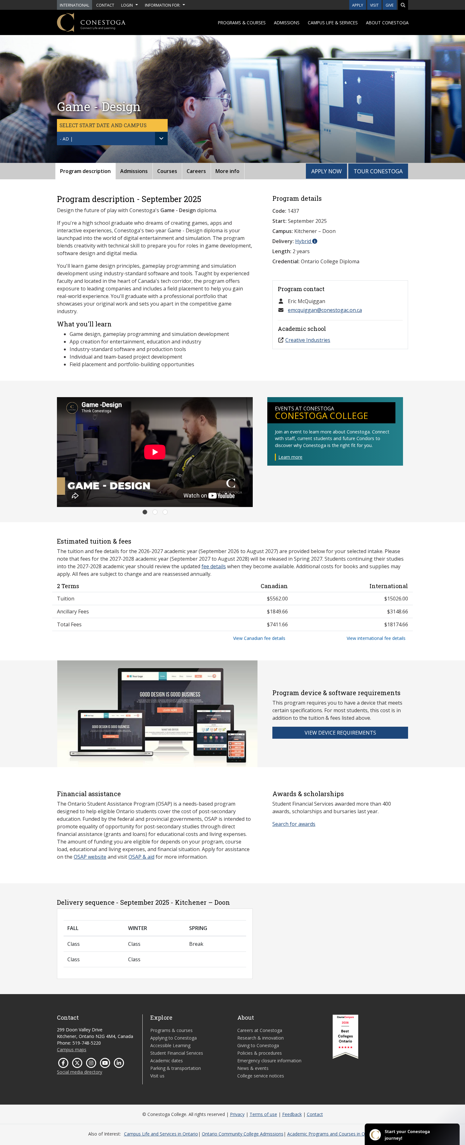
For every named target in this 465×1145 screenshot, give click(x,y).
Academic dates (166, 1061)
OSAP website (90, 856)
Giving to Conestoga (258, 1045)
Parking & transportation (175, 1068)
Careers (196, 171)
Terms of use (263, 1114)
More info (227, 171)
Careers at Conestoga (259, 1030)
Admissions (287, 23)
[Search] (403, 5)
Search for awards (293, 823)
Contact (315, 1114)
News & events (253, 1068)
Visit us (157, 1076)
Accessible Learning (170, 1045)
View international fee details (376, 638)
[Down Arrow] (161, 138)
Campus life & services (333, 23)
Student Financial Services (176, 1053)
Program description (85, 171)
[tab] (144, 512)
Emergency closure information (269, 1061)
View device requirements (340, 732)
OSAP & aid (141, 856)
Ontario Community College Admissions (242, 1134)
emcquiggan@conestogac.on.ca (325, 310)
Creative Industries (307, 340)
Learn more (290, 457)
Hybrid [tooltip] (303, 241)
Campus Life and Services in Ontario (161, 1134)
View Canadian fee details (259, 638)
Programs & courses (242, 23)
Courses (167, 171)
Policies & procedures (259, 1053)
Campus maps (71, 1050)
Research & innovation (260, 1038)
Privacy (237, 1114)
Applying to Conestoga (173, 1038)
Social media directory (79, 1072)
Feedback (292, 1114)
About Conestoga (387, 23)
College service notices (260, 1076)
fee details (214, 566)
